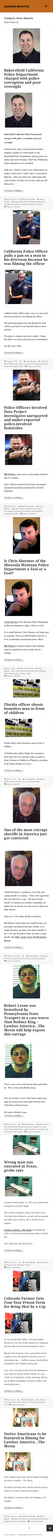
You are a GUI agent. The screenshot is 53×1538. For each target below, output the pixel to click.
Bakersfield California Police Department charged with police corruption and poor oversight (24, 78)
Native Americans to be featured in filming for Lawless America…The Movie (25, 1439)
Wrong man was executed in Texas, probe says (21, 1166)
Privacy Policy (9, 1535)
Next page (49, 1528)
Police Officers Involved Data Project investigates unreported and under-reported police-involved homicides (26, 417)
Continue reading (14, 190)
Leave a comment (13, 207)
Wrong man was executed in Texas (17, 1265)
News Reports (31, 361)
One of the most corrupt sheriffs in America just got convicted (25, 833)
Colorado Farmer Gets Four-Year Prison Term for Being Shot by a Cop (25, 1302)
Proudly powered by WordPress (29, 1535)
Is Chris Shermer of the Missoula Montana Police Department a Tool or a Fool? (26, 566)
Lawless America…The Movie (18, 1229)
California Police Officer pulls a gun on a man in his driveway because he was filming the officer (26, 257)
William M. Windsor (28, 199)
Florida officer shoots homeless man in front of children (24, 708)
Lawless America (16, 6)
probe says (43, 1262)
